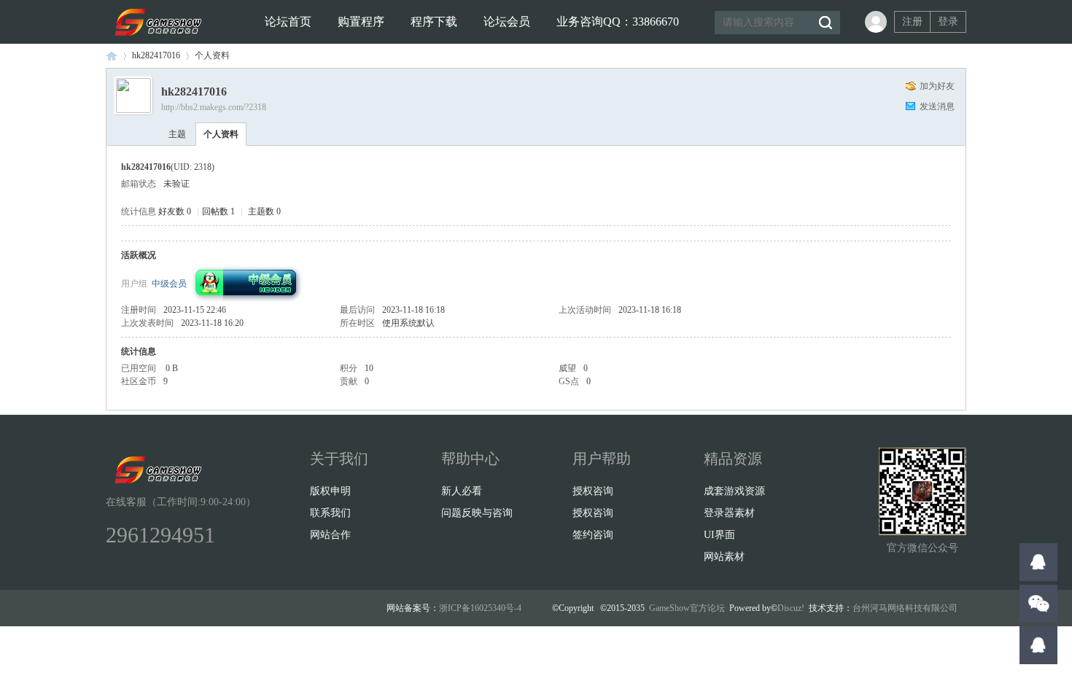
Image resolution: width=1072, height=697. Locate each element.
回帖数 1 (218, 211)
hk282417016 (156, 55)
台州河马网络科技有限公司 (905, 608)
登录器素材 (729, 512)
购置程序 (361, 21)
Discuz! (790, 608)
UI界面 (719, 534)
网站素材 (724, 556)
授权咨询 (592, 491)
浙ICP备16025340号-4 (480, 608)
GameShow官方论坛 (111, 55)
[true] (824, 23)
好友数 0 (174, 211)
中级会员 (169, 284)
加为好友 (937, 86)
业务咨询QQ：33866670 (617, 21)
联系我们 (330, 512)
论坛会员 (506, 21)
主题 (177, 134)
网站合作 (330, 534)
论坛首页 (288, 21)
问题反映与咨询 (477, 512)
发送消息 (937, 106)
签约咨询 (592, 534)
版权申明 (330, 491)
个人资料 (220, 134)
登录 (948, 21)
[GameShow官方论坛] (156, 41)
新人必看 (461, 491)
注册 (912, 21)
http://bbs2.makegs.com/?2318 (213, 107)
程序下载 (434, 21)
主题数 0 (264, 211)
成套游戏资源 (734, 491)
